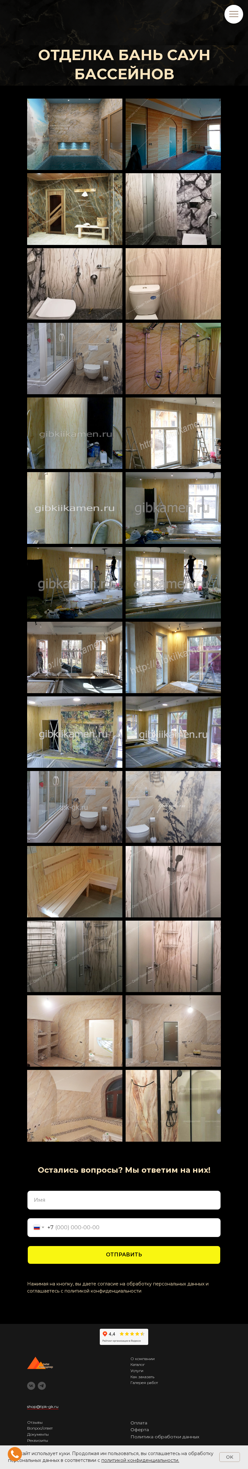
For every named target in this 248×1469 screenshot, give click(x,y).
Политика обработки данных (164, 1437)
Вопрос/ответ (40, 1428)
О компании (142, 1358)
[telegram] (42, 1386)
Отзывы (35, 1422)
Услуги (136, 1370)
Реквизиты (37, 1440)
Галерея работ (144, 1382)
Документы (38, 1434)
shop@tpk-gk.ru (42, 1406)
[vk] (31, 1386)
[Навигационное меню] (233, 14)
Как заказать (142, 1376)
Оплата (138, 1423)
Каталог (137, 1364)
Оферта (139, 1429)
